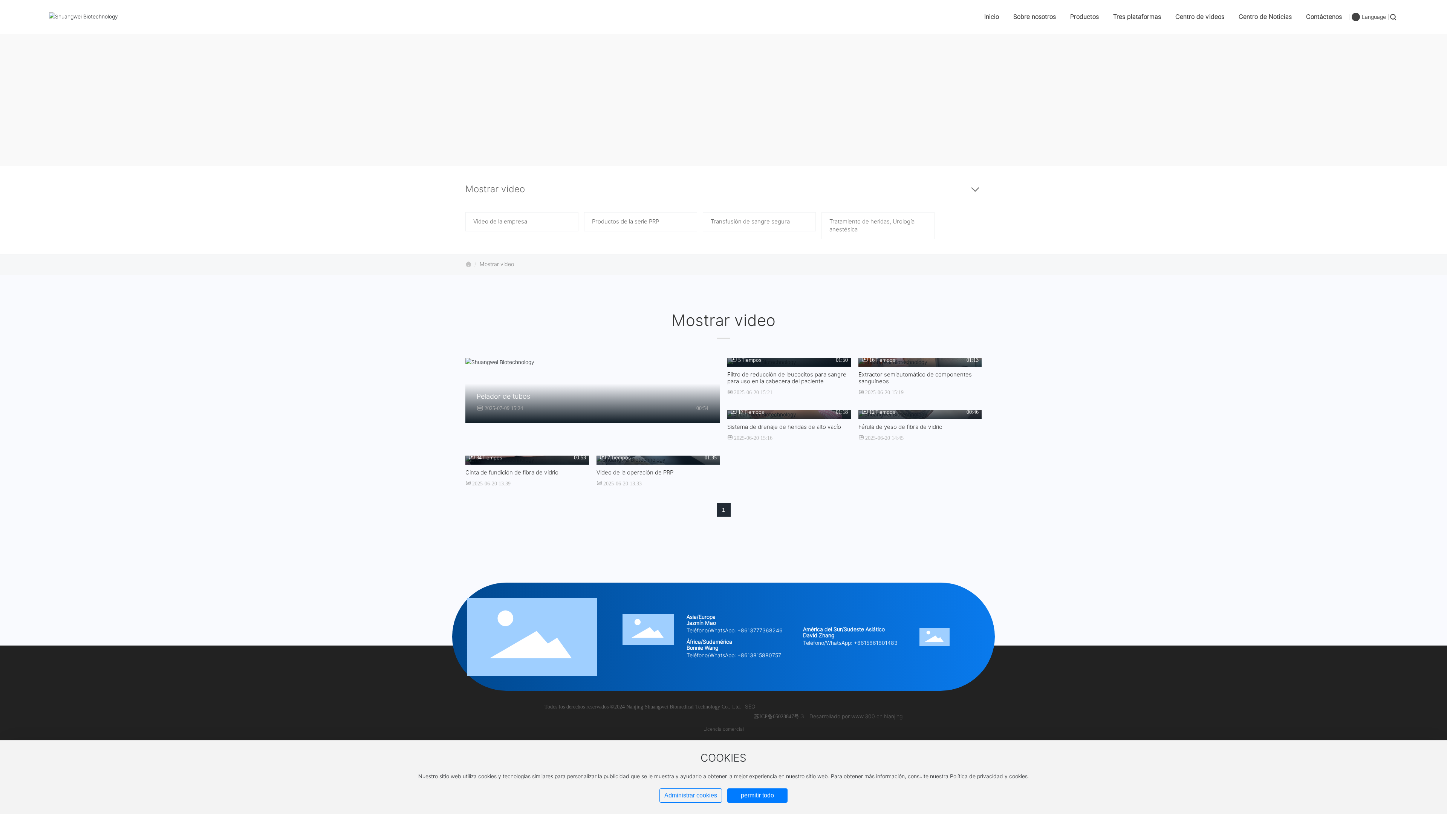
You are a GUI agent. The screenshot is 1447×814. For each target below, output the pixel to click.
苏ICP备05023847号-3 (779, 716)
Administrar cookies (690, 795)
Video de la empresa (500, 221)
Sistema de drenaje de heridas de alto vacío (784, 427)
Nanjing (893, 716)
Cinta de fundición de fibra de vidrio (511, 472)
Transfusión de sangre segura (750, 221)
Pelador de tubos (503, 396)
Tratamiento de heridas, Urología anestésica (872, 225)
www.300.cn (867, 716)
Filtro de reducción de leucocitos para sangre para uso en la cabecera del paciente (786, 378)
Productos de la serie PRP (625, 221)
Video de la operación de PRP (635, 472)
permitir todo (757, 795)
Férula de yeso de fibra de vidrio (900, 427)
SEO (750, 707)
